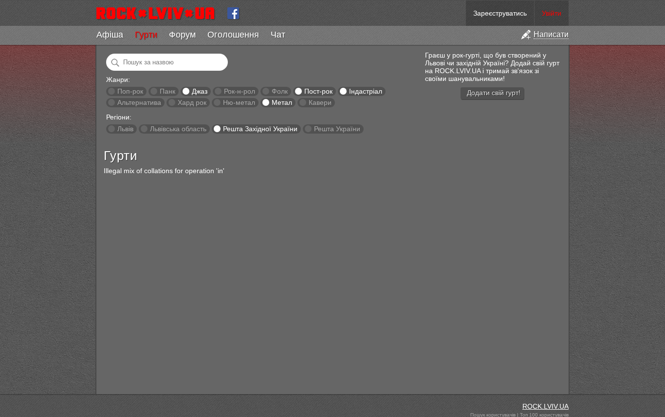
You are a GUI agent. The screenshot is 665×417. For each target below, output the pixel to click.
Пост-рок (318, 91)
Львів (125, 129)
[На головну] (159, 13)
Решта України (337, 129)
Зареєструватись (500, 13)
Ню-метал (239, 102)
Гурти (146, 35)
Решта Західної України (260, 129)
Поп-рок (130, 91)
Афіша (109, 35)
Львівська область (178, 129)
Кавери (320, 102)
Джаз (199, 91)
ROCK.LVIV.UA (545, 406)
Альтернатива (139, 102)
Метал (282, 102)
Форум (182, 35)
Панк (167, 91)
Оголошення (233, 35)
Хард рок (192, 102)
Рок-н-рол (239, 91)
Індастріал (365, 91)
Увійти (551, 13)
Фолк (280, 91)
